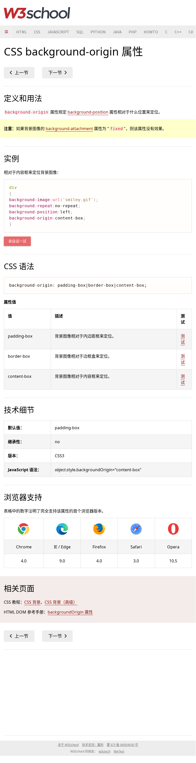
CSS (37, 31)
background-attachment (69, 128)
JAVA (117, 31)
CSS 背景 (32, 602)
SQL (79, 31)
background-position (57, 72)
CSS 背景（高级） (61, 602)
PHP (133, 31)
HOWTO (151, 31)
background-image (19, 72)
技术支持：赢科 (92, 745)
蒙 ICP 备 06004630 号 (122, 745)
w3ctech (104, 751)
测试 (183, 339)
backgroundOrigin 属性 (70, 612)
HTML (21, 31)
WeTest (119, 751)
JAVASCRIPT (58, 31)
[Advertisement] (98, 691)
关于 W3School (68, 745)
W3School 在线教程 (37, 12)
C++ (178, 31)
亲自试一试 (17, 241)
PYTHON (98, 31)
